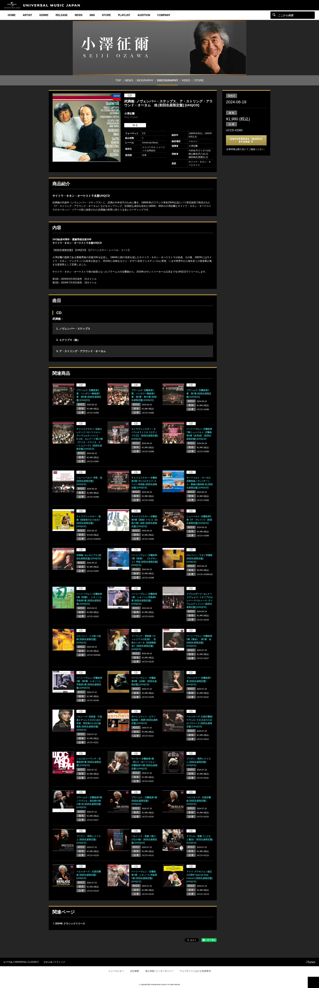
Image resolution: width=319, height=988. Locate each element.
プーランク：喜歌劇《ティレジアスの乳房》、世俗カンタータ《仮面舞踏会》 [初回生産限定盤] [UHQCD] (143, 643)
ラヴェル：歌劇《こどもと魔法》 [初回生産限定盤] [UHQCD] (199, 839)
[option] (86, 128)
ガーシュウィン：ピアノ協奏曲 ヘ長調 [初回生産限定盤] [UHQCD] (144, 720)
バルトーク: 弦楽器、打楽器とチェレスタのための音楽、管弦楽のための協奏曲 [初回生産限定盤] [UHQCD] (89, 723)
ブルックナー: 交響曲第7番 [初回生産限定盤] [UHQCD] (198, 681)
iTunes (311, 962)
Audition (144, 15)
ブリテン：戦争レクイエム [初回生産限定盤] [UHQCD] (198, 762)
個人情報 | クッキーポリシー (159, 971)
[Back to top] (313, 982)
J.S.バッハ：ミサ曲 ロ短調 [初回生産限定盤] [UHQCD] (88, 639)
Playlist (124, 15)
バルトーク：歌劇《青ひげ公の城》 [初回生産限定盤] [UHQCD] (144, 839)
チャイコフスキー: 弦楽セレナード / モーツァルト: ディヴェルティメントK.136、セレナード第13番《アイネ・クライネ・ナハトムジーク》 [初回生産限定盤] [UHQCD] (89, 439)
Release (62, 15)
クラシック (59, 962)
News (78, 15)
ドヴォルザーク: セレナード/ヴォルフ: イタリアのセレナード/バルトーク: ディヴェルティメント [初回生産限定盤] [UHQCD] (199, 600)
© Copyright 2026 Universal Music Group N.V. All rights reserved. (159, 984)
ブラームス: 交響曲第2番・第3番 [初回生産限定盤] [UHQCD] (198, 393)
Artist (27, 15)
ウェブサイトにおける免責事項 (195, 971)
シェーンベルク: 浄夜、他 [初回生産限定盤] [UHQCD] (89, 481)
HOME (12, 15)
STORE (106, 15)
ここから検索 (274, 14)
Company (163, 15)
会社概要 (134, 971)
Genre (43, 15)
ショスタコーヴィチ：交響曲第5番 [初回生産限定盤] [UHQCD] (88, 762)
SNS (92, 15)
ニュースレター (116, 971)
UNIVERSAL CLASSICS (26, 962)
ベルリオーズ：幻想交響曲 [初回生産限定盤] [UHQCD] (198, 800)
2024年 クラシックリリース (70, 923)
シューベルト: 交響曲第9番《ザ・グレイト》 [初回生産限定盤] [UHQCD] (199, 519)
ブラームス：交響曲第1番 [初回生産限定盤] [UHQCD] (144, 800)
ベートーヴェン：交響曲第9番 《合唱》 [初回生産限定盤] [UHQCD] (144, 681)
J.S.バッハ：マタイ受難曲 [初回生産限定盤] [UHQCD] (199, 558)
